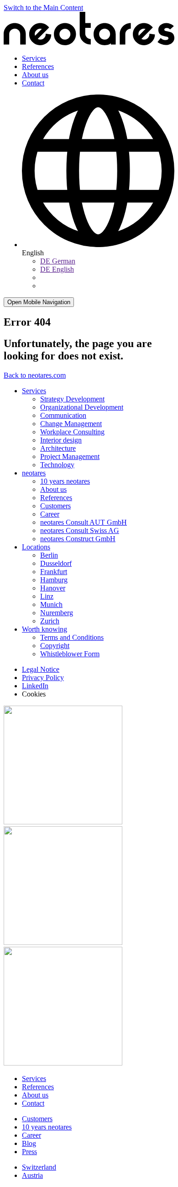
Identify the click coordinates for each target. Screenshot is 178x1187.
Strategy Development (72, 399)
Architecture (58, 448)
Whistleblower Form (69, 654)
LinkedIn (35, 686)
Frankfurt (53, 571)
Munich (51, 604)
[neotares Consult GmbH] (89, 43)
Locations (36, 547)
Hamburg (54, 580)
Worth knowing (44, 629)
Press (29, 1151)
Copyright (54, 645)
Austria (32, 1175)
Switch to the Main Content (43, 7)
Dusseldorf (56, 563)
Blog (29, 1143)
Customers (55, 506)
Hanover (52, 588)
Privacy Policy (43, 677)
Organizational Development (81, 407)
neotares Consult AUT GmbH (83, 522)
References (38, 66)
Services (34, 58)
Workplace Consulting (72, 432)
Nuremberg (56, 613)
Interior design (61, 440)
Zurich (49, 621)
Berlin (49, 555)
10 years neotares (65, 481)
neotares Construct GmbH (77, 539)
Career (49, 514)
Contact (33, 83)
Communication (63, 415)
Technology (57, 465)
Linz (46, 596)
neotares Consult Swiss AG (79, 530)
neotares (34, 473)
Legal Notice (40, 669)
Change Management (71, 423)
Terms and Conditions (72, 637)
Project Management (69, 456)
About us (35, 75)
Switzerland (39, 1167)
